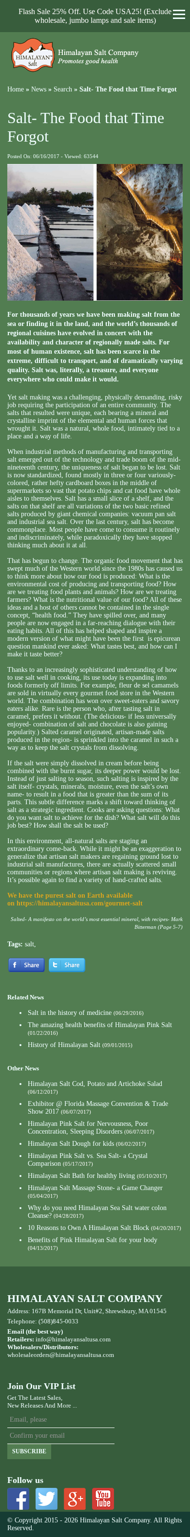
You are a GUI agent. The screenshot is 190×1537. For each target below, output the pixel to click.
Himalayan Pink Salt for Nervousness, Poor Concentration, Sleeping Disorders (88, 1127)
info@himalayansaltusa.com (73, 1339)
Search (63, 89)
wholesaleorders (28, 1354)
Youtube (103, 1499)
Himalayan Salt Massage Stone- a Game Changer (95, 1188)
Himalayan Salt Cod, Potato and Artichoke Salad (95, 1083)
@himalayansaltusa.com (82, 1354)
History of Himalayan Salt (64, 1045)
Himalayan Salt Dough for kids (71, 1143)
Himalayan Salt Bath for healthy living (81, 1175)
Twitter (46, 1499)
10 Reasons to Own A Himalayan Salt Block (88, 1227)
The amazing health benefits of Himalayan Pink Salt (100, 1025)
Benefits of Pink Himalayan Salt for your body (92, 1240)
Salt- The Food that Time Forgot (128, 89)
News (38, 89)
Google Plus (75, 1499)
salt (29, 944)
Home (15, 89)
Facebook (18, 1499)
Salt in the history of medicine (70, 1012)
